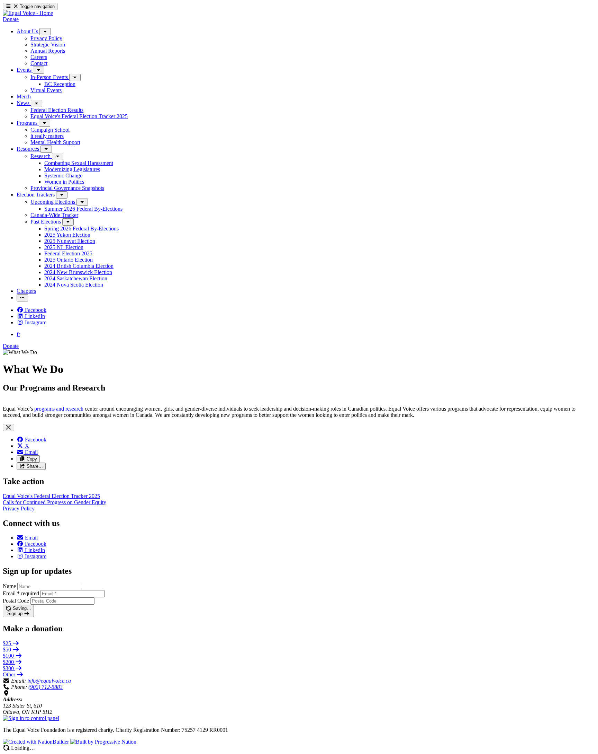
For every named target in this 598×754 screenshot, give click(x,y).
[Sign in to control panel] (31, 718)
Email (21, 593)
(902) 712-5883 (45, 687)
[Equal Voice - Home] (28, 13)
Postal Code (16, 601)
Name (9, 586)
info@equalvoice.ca (49, 681)
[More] (45, 31)
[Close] (8, 427)
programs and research (58, 409)
